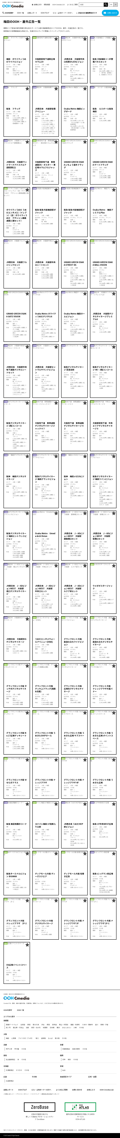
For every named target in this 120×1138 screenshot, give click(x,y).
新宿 (28, 1024)
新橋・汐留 (104, 1024)
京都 (61, 1045)
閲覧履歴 (47, 4)
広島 (5, 1076)
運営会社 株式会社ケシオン (49, 1094)
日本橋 (52, 1027)
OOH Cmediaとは (58, 4)
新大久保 (36, 1024)
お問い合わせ (112, 13)
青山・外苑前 (63, 1024)
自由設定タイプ (65, 1076)
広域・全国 (92, 1076)
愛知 (5, 1055)
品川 (96, 1024)
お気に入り (38, 4)
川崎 (75, 1027)
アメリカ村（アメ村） (25, 1038)
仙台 (63, 1070)
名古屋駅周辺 (10, 1059)
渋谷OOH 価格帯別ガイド (87, 13)
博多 (69, 1059)
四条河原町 (76, 1049)
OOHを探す (9, 13)
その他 (81, 1027)
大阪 (5, 1034)
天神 (63, 1059)
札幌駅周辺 (10, 1070)
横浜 (58, 1027)
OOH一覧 (20, 13)
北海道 (6, 1066)
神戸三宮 (9, 1049)
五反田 (23, 1024)
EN (111, 4)
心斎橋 (13, 1038)
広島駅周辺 (10, 1081)
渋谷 (42, 1024)
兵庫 (5, 1045)
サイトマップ (35, 1094)
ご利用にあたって (9, 1094)
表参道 (54, 1024)
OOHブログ (45, 13)
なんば (50, 1038)
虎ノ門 (8, 1027)
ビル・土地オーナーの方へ (63, 13)
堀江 (37, 1038)
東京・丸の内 (35, 1027)
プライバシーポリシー (22, 1094)
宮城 (61, 1066)
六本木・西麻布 (87, 1024)
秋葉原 (45, 1027)
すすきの (19, 1070)
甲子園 (16, 1049)
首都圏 (6, 1020)
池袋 (27, 1027)
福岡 (61, 1055)
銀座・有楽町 (75, 1024)
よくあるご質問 (72, 4)
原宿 (48, 1024)
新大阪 (57, 1038)
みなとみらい (66, 1027)
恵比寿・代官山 (18, 1027)
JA (115, 4)
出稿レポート (32, 13)
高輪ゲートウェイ (12, 1024)
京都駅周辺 (66, 1049)
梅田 (7, 1038)
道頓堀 (43, 1038)
